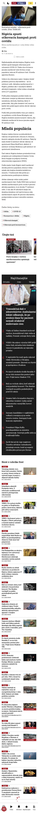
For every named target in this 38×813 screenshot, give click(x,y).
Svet (4, 467)
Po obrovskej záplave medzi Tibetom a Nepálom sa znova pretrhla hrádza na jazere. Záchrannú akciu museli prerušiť (12, 709)
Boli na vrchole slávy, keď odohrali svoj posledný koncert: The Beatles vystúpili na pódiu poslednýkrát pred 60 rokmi (20, 387)
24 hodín (6, 282)
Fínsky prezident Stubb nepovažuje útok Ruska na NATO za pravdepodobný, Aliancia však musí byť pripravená (12, 537)
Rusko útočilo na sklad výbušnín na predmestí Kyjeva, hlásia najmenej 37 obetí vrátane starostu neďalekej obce (12, 572)
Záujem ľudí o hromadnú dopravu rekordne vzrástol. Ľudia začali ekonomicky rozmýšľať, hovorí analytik (20, 402)
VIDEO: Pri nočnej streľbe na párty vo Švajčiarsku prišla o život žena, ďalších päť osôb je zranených (12, 506)
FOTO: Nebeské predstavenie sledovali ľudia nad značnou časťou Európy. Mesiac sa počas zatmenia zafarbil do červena (11, 660)
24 (30, 3)
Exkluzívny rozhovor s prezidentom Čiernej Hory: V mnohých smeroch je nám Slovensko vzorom (11, 791)
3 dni (19, 282)
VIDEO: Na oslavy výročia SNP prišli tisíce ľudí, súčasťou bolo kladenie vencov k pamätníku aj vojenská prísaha (21, 346)
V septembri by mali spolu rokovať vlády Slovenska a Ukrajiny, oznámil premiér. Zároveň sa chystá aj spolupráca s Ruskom (21, 361)
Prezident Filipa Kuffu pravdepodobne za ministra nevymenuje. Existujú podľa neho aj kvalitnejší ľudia (21, 431)
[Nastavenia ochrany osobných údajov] (4, 809)
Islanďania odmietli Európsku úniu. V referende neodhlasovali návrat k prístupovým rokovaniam (11, 490)
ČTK (5, 51)
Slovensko (11, 239)
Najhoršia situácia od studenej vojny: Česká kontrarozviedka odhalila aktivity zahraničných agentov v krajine (11, 608)
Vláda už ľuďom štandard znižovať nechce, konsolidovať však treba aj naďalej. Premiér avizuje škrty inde (20, 333)
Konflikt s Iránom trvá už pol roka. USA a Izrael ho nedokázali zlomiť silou (11, 677)
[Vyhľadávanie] (4, 3)
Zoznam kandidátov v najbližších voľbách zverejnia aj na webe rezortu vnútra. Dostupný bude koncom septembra (20, 417)
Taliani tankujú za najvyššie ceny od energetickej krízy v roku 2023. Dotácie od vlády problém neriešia (11, 691)
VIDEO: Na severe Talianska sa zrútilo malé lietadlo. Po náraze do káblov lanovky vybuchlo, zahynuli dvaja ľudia (11, 758)
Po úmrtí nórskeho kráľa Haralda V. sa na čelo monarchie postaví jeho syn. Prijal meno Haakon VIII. (20, 374)
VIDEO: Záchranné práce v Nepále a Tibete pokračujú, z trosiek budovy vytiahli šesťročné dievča (12, 521)
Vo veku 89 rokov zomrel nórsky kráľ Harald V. (11, 724)
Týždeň (32, 282)
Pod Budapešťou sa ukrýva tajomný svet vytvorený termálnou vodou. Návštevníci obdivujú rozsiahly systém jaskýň (12, 554)
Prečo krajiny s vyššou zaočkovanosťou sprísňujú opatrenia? (17, 259)
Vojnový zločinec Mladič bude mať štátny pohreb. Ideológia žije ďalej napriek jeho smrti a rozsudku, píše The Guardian (12, 625)
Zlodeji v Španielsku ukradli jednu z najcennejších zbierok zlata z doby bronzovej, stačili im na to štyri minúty (12, 775)
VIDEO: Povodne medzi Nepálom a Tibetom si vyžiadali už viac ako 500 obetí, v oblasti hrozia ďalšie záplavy (11, 739)
